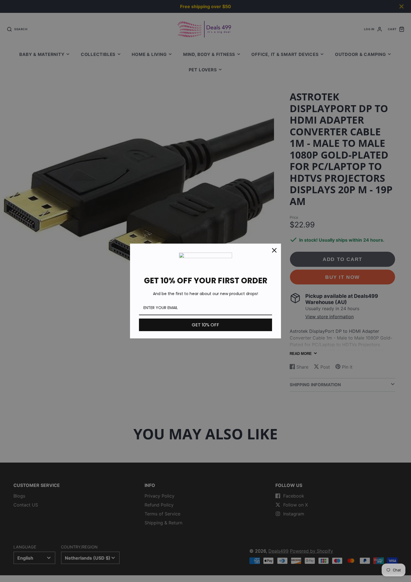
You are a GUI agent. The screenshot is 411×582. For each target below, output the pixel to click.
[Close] (274, 250)
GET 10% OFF (205, 325)
